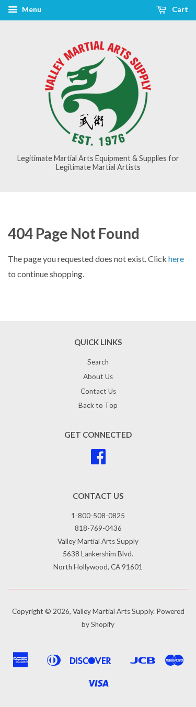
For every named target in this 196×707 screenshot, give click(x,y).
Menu (30, 9)
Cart (179, 9)
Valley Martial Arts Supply (113, 611)
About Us (98, 376)
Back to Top (98, 405)
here (176, 259)
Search (98, 362)
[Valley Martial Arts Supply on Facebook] (98, 460)
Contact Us (98, 391)
